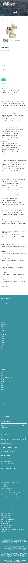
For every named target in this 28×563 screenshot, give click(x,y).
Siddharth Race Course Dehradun (9, 168)
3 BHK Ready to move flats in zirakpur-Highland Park (14, 277)
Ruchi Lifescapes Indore (7, 196)
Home (2, 18)
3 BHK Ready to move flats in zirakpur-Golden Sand (13, 284)
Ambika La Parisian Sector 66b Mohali (10, 103)
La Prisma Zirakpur (6, 191)
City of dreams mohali (7, 183)
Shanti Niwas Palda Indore (8, 194)
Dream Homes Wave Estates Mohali (10, 101)
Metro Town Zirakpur (6, 185)
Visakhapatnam (4, 404)
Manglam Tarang (6, 200)
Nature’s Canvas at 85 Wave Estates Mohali (11, 99)
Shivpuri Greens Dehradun (8, 175)
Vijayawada (3, 401)
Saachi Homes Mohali (7, 131)
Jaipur (6, 18)
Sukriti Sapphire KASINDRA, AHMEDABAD (11, 153)
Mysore (2, 371)
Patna (2, 379)
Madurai (3, 363)
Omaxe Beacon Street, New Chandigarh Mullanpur (13, 105)
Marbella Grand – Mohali (7, 120)
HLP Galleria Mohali (6, 92)
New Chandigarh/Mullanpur (7, 377)
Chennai (3, 320)
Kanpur (2, 346)
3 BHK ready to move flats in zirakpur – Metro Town (13, 281)
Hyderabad (3, 334)
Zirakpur (3, 406)
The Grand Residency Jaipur (15, 18)
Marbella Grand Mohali (7, 108)
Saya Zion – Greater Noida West (9, 129)
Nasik (2, 375)
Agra (2, 301)
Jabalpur (3, 338)
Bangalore (3, 311)
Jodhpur (3, 344)
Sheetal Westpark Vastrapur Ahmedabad (11, 179)
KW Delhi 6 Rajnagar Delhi (8, 166)
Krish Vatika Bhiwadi (6, 125)
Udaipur (3, 393)
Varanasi (3, 399)
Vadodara (3, 395)
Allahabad (3, 305)
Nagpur (2, 373)
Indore (2, 336)
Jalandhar (3, 342)
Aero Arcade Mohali (6, 137)
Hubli (2, 332)
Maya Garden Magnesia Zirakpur (9, 238)
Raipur (2, 385)
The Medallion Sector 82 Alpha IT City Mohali (12, 87)
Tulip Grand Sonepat (6, 127)
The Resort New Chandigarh (8, 149)
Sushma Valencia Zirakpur (8, 113)
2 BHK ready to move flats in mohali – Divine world (13, 263)
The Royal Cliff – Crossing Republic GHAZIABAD (12, 115)
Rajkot (2, 387)
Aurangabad (3, 309)
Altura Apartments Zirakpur (8, 135)
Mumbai (3, 369)
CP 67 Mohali (5, 118)
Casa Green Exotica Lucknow (8, 212)
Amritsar (3, 307)
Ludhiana (3, 361)
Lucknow (3, 359)
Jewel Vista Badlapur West (8, 208)
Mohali (2, 367)
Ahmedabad (4, 303)
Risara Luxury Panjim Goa (7, 162)
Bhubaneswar (4, 316)
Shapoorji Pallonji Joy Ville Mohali (9, 94)
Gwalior (2, 330)
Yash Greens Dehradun (7, 172)
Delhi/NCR (3, 324)
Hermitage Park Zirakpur (7, 226)
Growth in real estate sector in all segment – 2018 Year (14, 139)
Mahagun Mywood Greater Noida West (10, 217)
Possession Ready (16, 20)
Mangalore (3, 365)
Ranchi (2, 389)
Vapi (2, 397)
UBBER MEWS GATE (6, 143)
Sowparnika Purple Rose (7, 202)
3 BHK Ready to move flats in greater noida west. (13, 214)
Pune (2, 383)
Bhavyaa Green (5, 198)
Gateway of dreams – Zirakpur (9, 122)
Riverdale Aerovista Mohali (8, 241)
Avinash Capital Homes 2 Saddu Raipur (10, 160)
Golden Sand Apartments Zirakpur (9, 187)
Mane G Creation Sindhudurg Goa (9, 164)
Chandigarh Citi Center (7, 221)
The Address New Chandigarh (8, 145)
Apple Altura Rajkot (6, 133)
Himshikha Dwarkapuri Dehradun (9, 229)
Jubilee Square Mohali (7, 147)
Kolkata (2, 356)
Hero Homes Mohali (6, 111)
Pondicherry (3, 381)
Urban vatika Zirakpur (7, 189)
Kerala (2, 348)
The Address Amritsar (7, 151)
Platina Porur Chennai (7, 181)
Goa (2, 328)
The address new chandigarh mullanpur (11, 96)
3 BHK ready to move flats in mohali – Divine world (13, 260)
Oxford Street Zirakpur (7, 90)
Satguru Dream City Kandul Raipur (9, 158)
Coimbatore (3, 322)
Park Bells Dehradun (6, 170)
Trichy (2, 391)
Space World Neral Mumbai (8, 210)
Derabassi (3, 326)
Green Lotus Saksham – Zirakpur (9, 236)
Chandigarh (3, 318)
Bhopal (2, 314)
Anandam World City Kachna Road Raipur (11, 156)
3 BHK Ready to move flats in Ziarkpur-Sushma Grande (14, 257)
